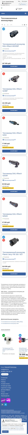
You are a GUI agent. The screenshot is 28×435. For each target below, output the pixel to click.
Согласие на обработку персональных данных (10, 411)
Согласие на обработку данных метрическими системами (13, 412)
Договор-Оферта (5, 389)
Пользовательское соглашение (7, 409)
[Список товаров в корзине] (19, 10)
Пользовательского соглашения (8, 426)
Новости (3, 379)
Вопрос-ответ (4, 393)
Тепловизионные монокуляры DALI (10, 323)
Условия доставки (6, 385)
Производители (5, 395)
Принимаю (5, 431)
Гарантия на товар (6, 387)
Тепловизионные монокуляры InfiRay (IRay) (12, 321)
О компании (4, 377)
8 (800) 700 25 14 (5, 5)
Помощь (3, 381)
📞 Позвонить (23, 4)
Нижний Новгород (10, 1)
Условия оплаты (5, 383)
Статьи (3, 391)
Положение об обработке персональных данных (11, 410)
